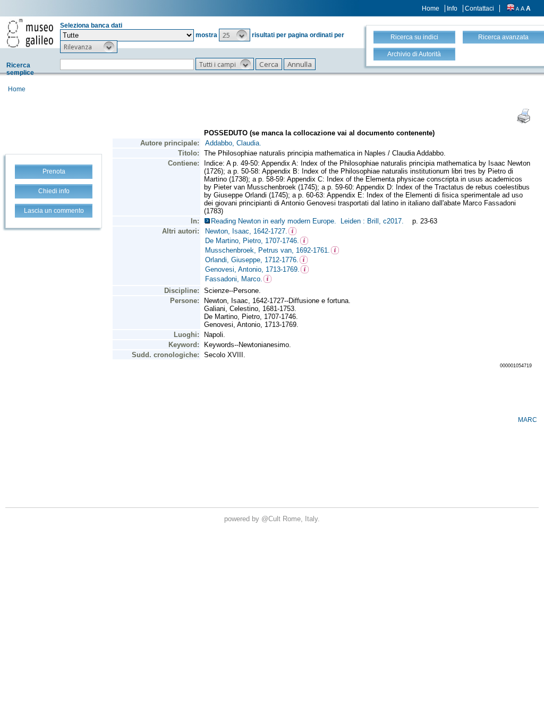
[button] (234, 35)
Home (430, 8)
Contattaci (479, 8)
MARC (527, 420)
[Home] (30, 33)
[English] (510, 8)
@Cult (272, 519)
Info (452, 8)
